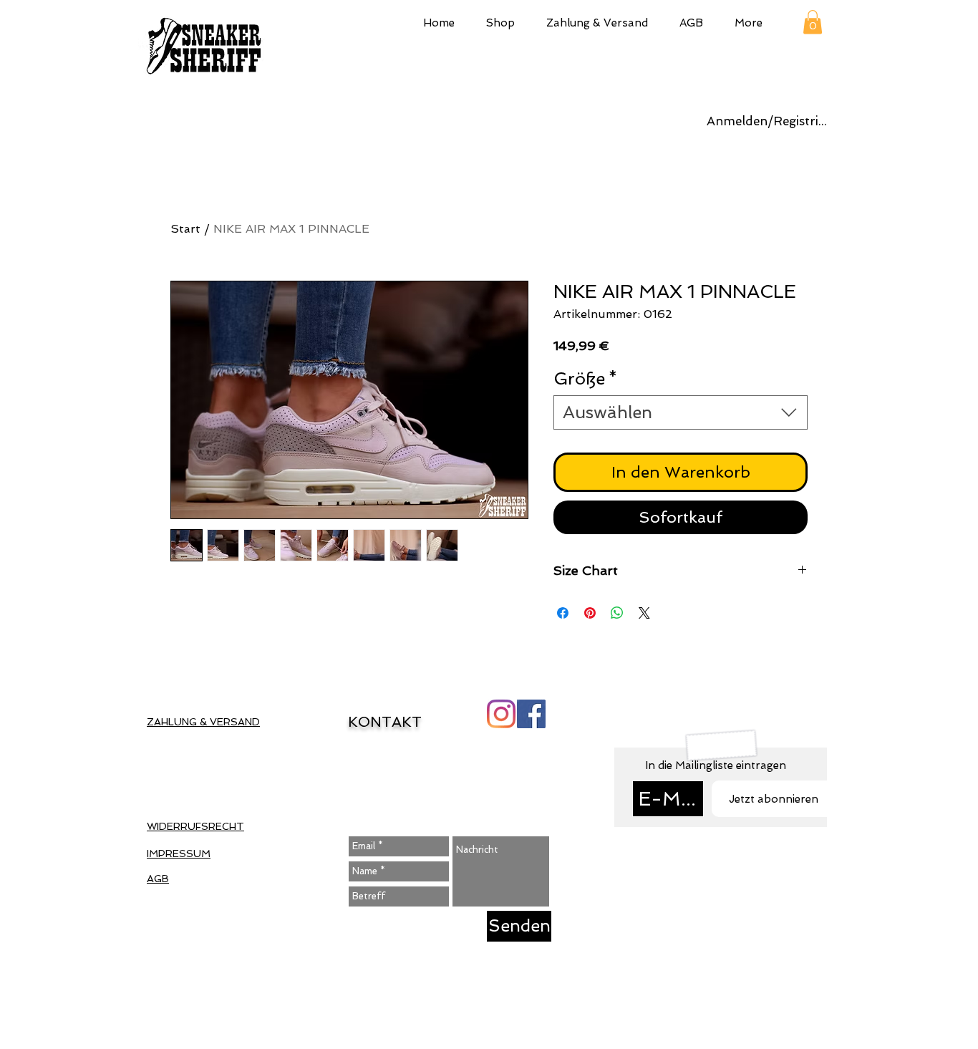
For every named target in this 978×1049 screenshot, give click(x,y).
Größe (585, 378)
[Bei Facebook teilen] (562, 613)
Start (185, 229)
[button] (500, 21)
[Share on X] (644, 613)
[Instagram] (501, 714)
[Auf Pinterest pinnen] (590, 613)
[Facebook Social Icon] (531, 714)
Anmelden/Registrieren (769, 121)
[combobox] (680, 412)
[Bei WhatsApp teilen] (617, 613)
